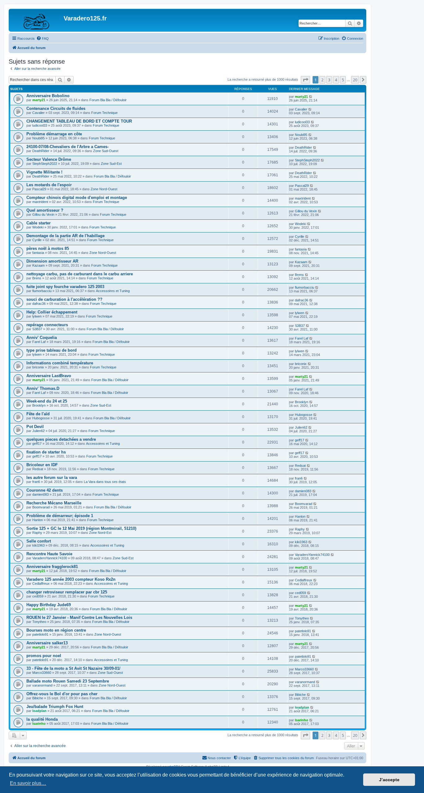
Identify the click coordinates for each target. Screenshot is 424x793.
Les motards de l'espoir (49, 184)
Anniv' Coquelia (41, 337)
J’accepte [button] (389, 779)
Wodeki (37, 227)
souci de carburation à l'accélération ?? (64, 299)
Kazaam (38, 265)
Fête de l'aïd (38, 414)
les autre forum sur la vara (51, 477)
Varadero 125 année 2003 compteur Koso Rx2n (70, 579)
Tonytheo (39, 622)
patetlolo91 (40, 634)
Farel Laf (39, 342)
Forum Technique (104, 113)
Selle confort (38, 541)
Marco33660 (41, 672)
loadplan (39, 711)
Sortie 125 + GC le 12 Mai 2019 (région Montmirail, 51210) (81, 528)
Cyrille (37, 240)
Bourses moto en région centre (56, 630)
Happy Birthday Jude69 (48, 604)
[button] (305, 79)
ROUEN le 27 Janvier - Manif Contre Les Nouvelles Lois (79, 617)
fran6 (36, 482)
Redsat (37, 469)
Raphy (37, 532)
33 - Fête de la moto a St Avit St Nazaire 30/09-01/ (73, 668)
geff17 (37, 443)
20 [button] (355, 80)
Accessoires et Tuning (113, 291)
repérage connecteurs (47, 324)
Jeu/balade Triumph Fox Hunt (54, 706)
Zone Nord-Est (100, 532)
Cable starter (38, 223)
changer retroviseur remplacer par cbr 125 (66, 592)
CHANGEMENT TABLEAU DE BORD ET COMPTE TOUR (79, 121)
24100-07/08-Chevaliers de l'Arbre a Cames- (67, 146)
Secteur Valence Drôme (48, 159)
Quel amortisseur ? (44, 210)
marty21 (38, 100)
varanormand (42, 685)
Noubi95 (38, 138)
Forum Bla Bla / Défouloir (108, 100)
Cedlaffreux (41, 583)
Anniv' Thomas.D (42, 388)
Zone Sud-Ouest (105, 151)
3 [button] (329, 80)
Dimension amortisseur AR (52, 261)
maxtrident (40, 202)
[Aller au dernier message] (311, 96)
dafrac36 (39, 303)
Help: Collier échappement (51, 312)
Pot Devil (35, 426)
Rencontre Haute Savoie (49, 554)
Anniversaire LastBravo (48, 375)
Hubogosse (41, 418)
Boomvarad (41, 507)
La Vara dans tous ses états (105, 482)
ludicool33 (39, 125)
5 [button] (343, 80)
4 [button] (336, 80)
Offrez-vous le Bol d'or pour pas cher (61, 694)
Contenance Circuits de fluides (55, 108)
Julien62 (38, 431)
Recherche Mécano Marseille (53, 503)
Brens (36, 278)
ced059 (37, 596)
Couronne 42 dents (44, 490)
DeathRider (40, 151)
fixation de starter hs (46, 452)
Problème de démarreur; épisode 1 (59, 515)
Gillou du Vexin (43, 214)
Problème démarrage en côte (54, 134)
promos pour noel (43, 655)
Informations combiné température (59, 363)
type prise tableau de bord (51, 350)
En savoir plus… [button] (28, 783)
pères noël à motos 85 (47, 248)
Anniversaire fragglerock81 (52, 566)
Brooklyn (39, 405)
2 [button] (322, 80)
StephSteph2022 (44, 163)
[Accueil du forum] (37, 20)
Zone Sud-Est (111, 163)
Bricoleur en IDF (42, 464)
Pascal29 (39, 189)
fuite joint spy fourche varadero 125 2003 (65, 286)
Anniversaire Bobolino (48, 95)
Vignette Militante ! (44, 172)
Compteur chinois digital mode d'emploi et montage (76, 197)
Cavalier (38, 113)
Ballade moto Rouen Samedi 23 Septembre (67, 681)
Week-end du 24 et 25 (46, 401)
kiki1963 (38, 545)
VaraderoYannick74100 (49, 558)
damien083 (40, 494)
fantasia (38, 253)
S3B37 (37, 329)
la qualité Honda (42, 719)
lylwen (37, 316)
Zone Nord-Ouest (104, 189)
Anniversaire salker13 (47, 643)
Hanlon (37, 520)
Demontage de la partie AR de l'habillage (65, 235)
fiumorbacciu (42, 291)
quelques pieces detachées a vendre (61, 439)
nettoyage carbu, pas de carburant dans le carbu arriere (79, 274)
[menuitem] (42, 38)
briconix (38, 367)
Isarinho (39, 723)
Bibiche (37, 698)
